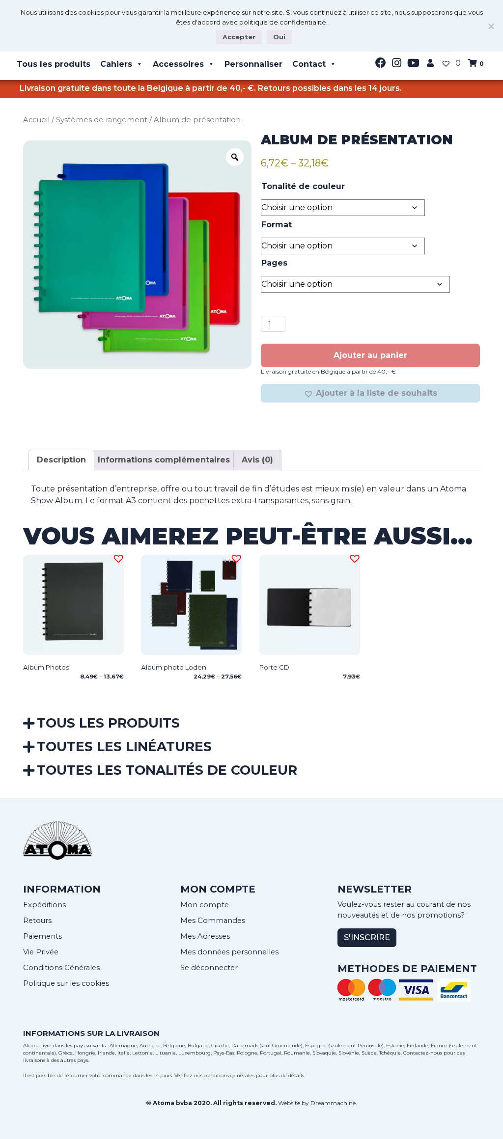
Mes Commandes (212, 920)
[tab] (61, 460)
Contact (309, 64)
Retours (37, 920)
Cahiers (116, 64)
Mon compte (204, 904)
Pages (274, 263)
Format (276, 224)
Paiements (42, 936)
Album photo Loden (173, 667)
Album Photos (46, 667)
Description (61, 459)
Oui (279, 37)
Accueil (36, 119)
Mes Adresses (205, 936)
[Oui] (491, 26)
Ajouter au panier (370, 355)
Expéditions (44, 904)
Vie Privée (40, 952)
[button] (370, 393)
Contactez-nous (422, 1053)
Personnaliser (253, 64)
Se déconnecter (209, 967)
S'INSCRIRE (367, 937)
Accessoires (178, 64)
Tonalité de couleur (303, 186)
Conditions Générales (61, 967)
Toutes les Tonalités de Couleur (167, 770)
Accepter (239, 37)
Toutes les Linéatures (124, 746)
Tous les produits (53, 64)
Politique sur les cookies (66, 983)
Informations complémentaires (164, 459)
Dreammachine (333, 1103)
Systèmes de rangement (101, 119)
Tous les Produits (108, 723)
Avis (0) (257, 459)
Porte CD (274, 667)
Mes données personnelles (229, 952)
